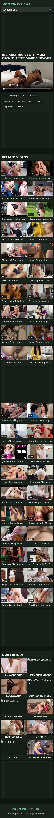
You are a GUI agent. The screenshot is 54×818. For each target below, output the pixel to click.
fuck (25, 95)
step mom (8, 106)
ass (5, 95)
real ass (21, 101)
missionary (8, 101)
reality (39, 101)
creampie (14, 95)
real (30, 101)
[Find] (51, 10)
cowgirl (20, 106)
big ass (33, 95)
